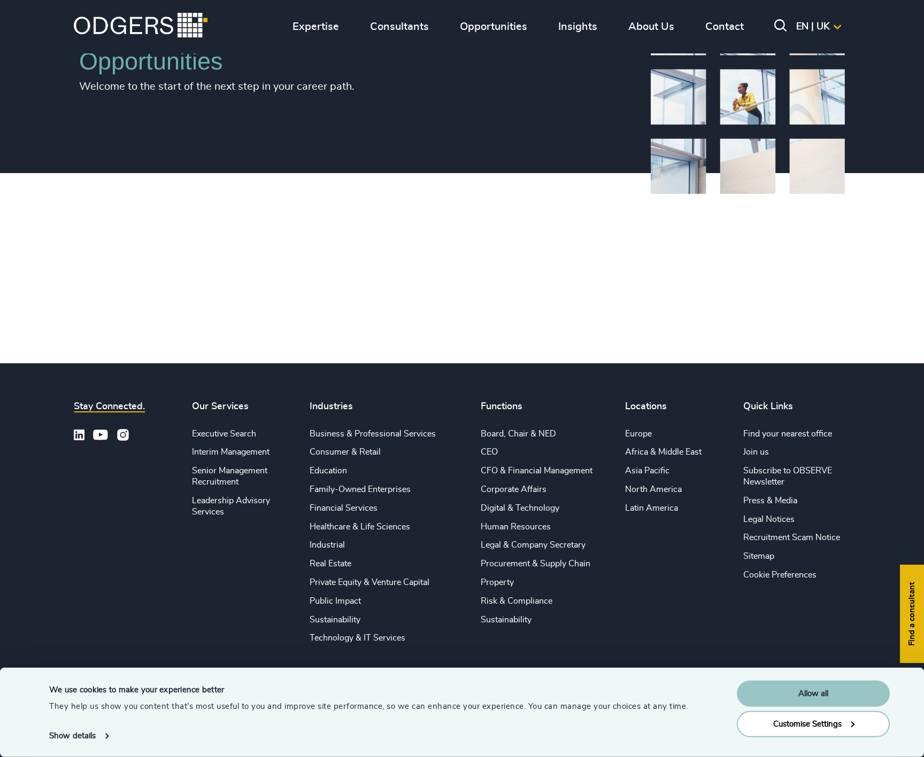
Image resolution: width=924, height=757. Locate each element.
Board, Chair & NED (518, 434)
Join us (756, 452)
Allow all (813, 694)
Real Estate (330, 563)
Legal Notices (769, 519)
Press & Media (770, 500)
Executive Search (224, 434)
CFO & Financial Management (536, 470)
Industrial (327, 545)
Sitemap (758, 556)
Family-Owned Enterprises (360, 489)
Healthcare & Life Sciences (360, 526)
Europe (638, 434)
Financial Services (344, 508)
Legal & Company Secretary (533, 545)
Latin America (651, 508)
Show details (72, 736)
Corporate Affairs (513, 489)
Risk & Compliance (516, 601)
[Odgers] (140, 27)
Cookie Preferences (780, 575)
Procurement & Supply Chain (535, 563)
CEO (489, 452)
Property (497, 582)
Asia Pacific (647, 470)
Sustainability (335, 619)
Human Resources (516, 526)
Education (328, 470)
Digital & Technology (520, 508)
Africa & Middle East (663, 452)
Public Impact (335, 601)
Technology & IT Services (357, 638)
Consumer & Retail (345, 452)
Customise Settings (807, 724)
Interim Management (231, 452)
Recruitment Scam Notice (791, 537)
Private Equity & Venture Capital (369, 582)
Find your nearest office (787, 434)
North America (653, 489)
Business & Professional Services (373, 434)
